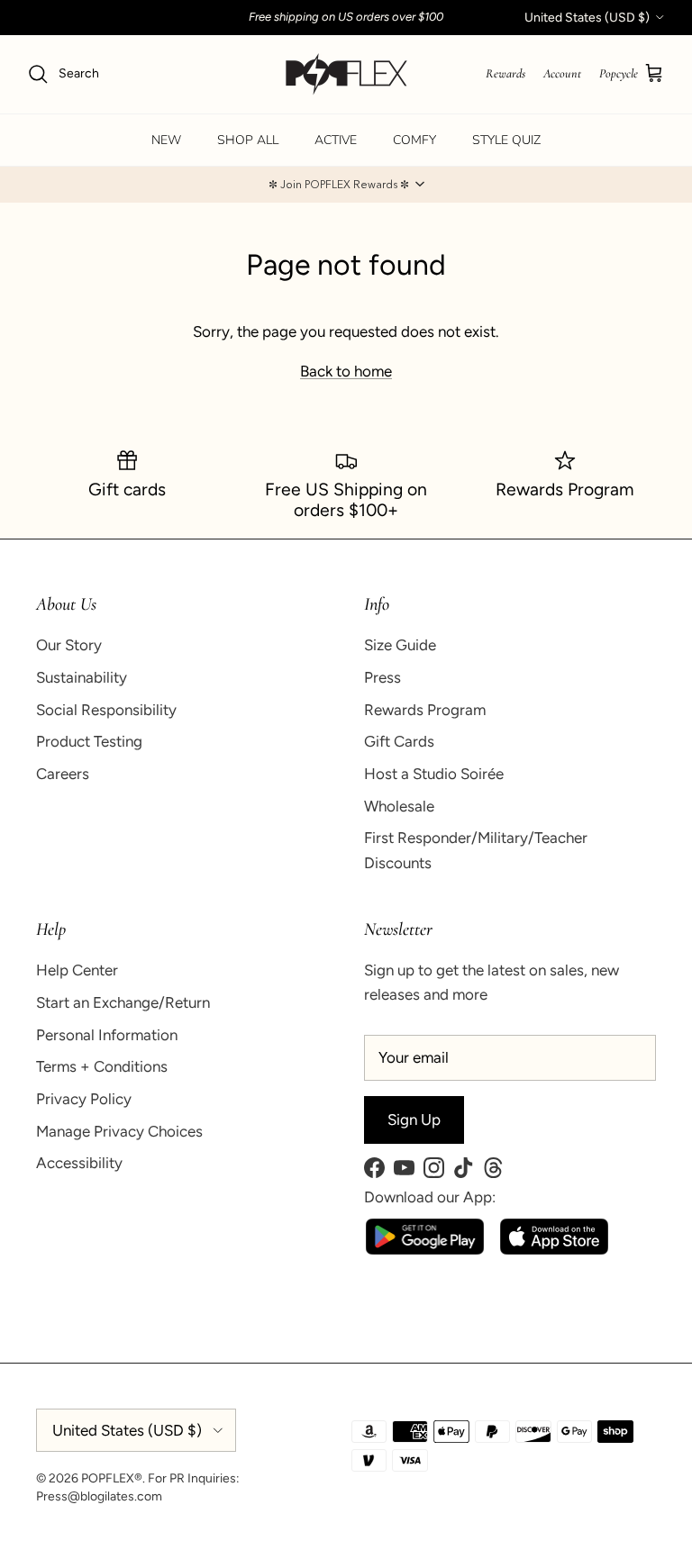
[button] (346, 185)
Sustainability (81, 677)
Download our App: (430, 1197)
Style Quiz (506, 140)
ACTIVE (335, 140)
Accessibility (79, 1163)
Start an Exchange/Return (123, 1002)
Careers (62, 774)
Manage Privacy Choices (119, 1131)
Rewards (505, 73)
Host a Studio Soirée (434, 774)
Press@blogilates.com (99, 1496)
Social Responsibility (106, 710)
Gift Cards (399, 741)
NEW (166, 140)
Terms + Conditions (102, 1066)
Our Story (69, 645)
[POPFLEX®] (346, 74)
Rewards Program (425, 710)
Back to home (346, 371)
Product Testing (89, 741)
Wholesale (399, 806)
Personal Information (107, 1035)
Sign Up (414, 1119)
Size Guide (400, 645)
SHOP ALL (247, 140)
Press (382, 677)
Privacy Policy (84, 1099)
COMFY (414, 140)
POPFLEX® (111, 1478)
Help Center (77, 970)
